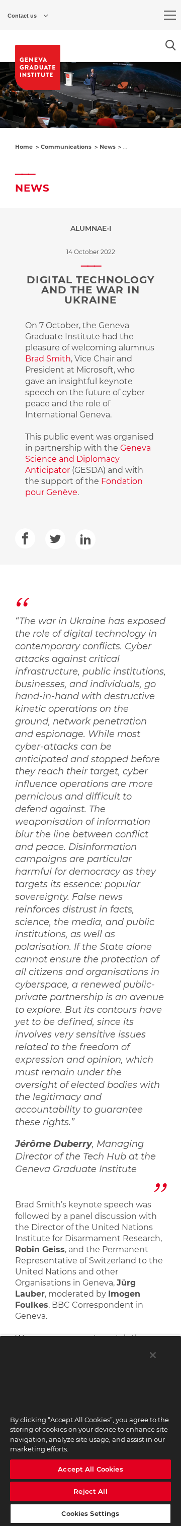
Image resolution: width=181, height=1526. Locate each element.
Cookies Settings (90, 1513)
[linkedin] (85, 539)
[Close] (153, 1355)
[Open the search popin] (170, 45)
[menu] (170, 15)
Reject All (90, 1491)
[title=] (37, 67)
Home (24, 146)
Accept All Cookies (90, 1469)
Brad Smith (48, 358)
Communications (66, 146)
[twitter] (55, 539)
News (108, 146)
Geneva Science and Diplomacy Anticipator (88, 459)
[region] (90, 1430)
